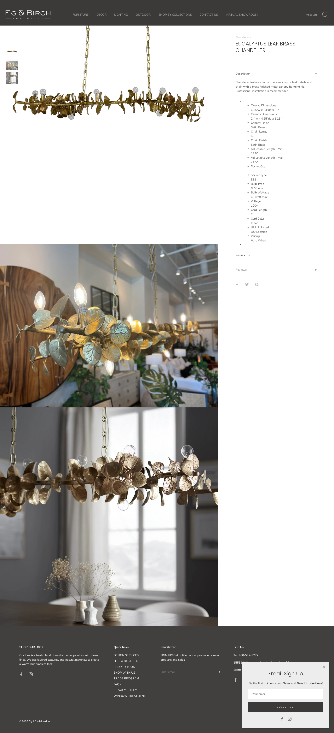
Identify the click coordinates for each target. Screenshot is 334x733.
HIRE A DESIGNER (126, 661)
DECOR (101, 15)
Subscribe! (286, 707)
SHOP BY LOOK (124, 667)
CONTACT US (208, 15)
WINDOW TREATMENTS (130, 696)
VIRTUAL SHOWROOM (242, 15)
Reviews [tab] (241, 270)
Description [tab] (242, 74)
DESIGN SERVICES (126, 655)
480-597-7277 (248, 655)
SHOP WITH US (124, 673)
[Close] (324, 667)
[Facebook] (282, 719)
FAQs (117, 684)
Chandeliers (243, 37)
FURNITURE (80, 15)
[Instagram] (289, 719)
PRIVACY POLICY (125, 690)
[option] (12, 54)
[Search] (325, 14)
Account (311, 15)
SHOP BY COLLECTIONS (175, 15)
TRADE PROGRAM (126, 678)
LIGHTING (121, 15)
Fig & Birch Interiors (39, 721)
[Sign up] (218, 672)
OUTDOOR (143, 15)
